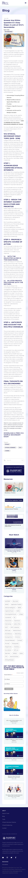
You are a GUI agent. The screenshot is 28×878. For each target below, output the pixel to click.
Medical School (17, 630)
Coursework (8, 617)
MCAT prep (7, 630)
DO (14, 617)
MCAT (6, 627)
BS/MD (19, 607)
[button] (25, 3)
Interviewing (8, 624)
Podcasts (19, 640)
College (21, 614)
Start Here (7, 653)
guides (7, 450)
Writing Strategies (9, 659)
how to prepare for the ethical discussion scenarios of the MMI (14, 122)
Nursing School (9, 637)
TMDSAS (15, 653)
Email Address (8, 674)
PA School (17, 637)
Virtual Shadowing (7, 825)
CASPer (18, 611)
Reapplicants (8, 646)
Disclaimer (5, 864)
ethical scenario (10, 447)
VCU (20, 447)
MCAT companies (15, 627)
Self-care (16, 650)
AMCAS (7, 604)
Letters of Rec (17, 624)
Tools (3, 819)
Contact (4, 828)
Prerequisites (15, 643)
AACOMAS (7, 601)
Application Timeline (16, 604)
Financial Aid (8, 620)
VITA (6, 656)
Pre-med (7, 643)
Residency (16, 646)
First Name (7, 679)
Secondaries (8, 31)
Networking (18, 633)
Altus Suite (15, 601)
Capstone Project (9, 611)
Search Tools (5, 813)
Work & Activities (14, 656)
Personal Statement (10, 640)
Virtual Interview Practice (9, 822)
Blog (3, 816)
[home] (5, 3)
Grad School (17, 620)
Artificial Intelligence (10, 607)
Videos (21, 653)
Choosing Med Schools (10, 614)
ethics (7, 444)
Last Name (7, 683)
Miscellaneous (8, 633)
